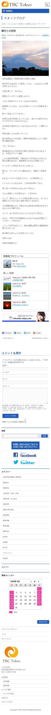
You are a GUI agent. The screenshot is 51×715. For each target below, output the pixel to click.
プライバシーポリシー (9, 629)
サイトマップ (6, 639)
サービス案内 (6, 690)
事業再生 (6, 488)
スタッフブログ (7, 702)
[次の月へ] (39, 581)
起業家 (5, 542)
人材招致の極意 (17, 280)
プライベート (7, 553)
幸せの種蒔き (17, 286)
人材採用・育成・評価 (28, 277)
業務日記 (6, 531)
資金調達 (6, 515)
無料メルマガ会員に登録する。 (15, 422)
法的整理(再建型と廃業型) (12, 477)
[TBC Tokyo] (17, 4)
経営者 (24, 302)
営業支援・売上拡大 (10, 499)
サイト (5, 379)
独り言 (24, 283)
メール (5, 372)
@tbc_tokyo (21, 266)
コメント (6, 386)
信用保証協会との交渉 (40, 338)
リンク (4, 634)
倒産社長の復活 (8, 510)
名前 (4, 365)
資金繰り (6, 483)
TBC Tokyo (22, 710)
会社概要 (6, 681)
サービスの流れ (8, 694)
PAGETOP (43, 622)
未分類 (5, 558)
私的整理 (6, 504)
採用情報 (6, 685)
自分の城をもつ (8, 338)
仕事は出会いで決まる (20, 305)
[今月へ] (35, 581)
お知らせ (5, 698)
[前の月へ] (30, 581)
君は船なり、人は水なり (21, 295)
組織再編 (6, 520)
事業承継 (6, 526)
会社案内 (5, 677)
